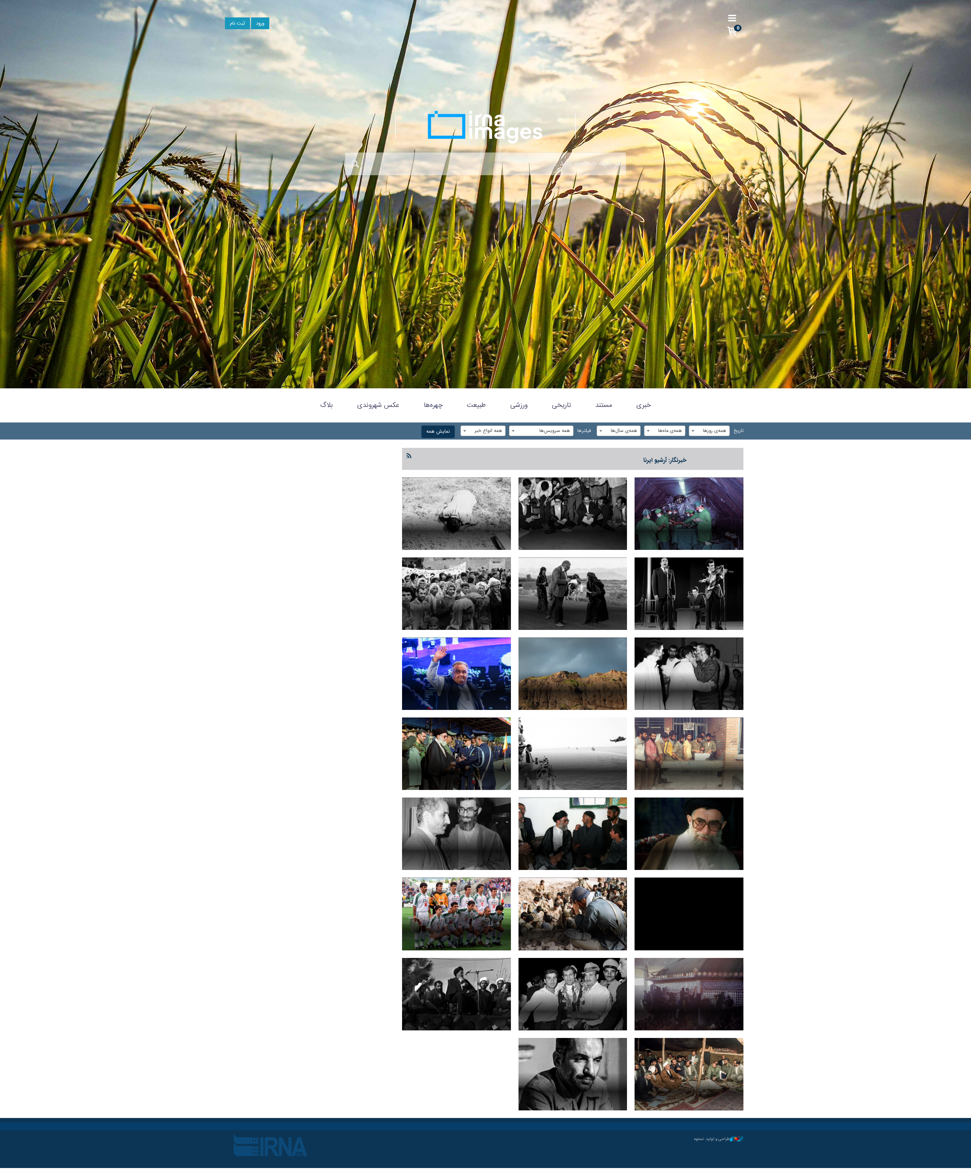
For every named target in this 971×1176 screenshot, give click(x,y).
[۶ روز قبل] (456, 513)
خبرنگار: (665, 460)
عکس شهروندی (378, 405)
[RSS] (409, 456)
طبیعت (476, 405)
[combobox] (709, 430)
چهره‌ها (433, 405)
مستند (603, 405)
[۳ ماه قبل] (572, 994)
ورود (260, 24)
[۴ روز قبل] (572, 513)
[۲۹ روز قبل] (456, 673)
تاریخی (561, 405)
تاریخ (738, 431)
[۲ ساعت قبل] (689, 513)
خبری (643, 405)
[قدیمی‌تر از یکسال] (456, 994)
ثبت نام (237, 24)
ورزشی (519, 405)
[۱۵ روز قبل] (572, 593)
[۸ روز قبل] (689, 593)
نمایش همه (438, 432)
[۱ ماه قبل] (572, 754)
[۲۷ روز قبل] (572, 673)
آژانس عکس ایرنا (485, 127)
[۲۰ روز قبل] (456, 593)
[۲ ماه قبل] (572, 914)
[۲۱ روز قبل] (689, 673)
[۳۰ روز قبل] (689, 754)
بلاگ (326, 405)
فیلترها (584, 431)
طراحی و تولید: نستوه (712, 1139)
